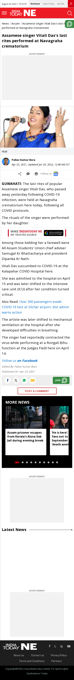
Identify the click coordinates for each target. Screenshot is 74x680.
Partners (56, 661)
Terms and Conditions (31, 661)
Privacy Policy (59, 655)
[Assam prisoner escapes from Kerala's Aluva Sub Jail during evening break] (25, 417)
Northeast (35, 4)
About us (19, 655)
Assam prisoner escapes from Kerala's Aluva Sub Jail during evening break (25, 436)
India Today (48, 4)
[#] (24, 380)
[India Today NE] (24, 13)
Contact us (37, 655)
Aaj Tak (60, 4)
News (5, 23)
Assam (15, 23)
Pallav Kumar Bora (23, 160)
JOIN (57, 380)
